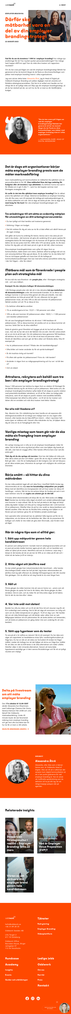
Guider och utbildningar (16, 980)
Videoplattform (45, 934)
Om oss (41, 970)
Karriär (41, 975)
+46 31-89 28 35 (12, 927)
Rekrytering (43, 924)
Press (40, 980)
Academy (11, 964)
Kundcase (12, 958)
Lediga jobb (46, 958)
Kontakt (43, 985)
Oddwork (44, 964)
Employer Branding (47, 929)
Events (8, 975)
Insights (9, 970)
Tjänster (43, 918)
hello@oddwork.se (13, 924)
